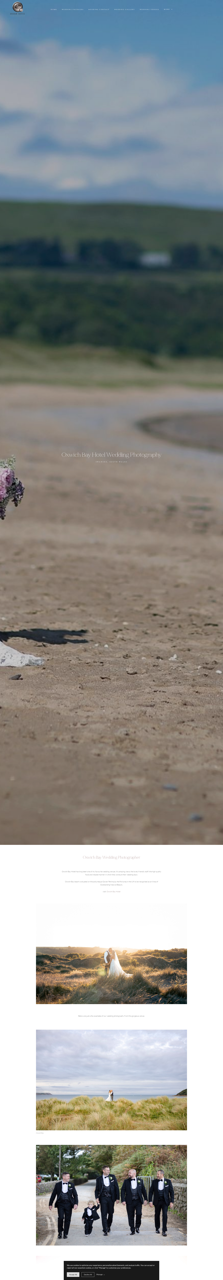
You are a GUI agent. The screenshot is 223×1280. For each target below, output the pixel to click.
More (167, 9)
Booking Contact (99, 9)
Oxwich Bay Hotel (113, 891)
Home (54, 9)
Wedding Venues (149, 9)
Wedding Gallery (124, 9)
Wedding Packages (73, 9)
